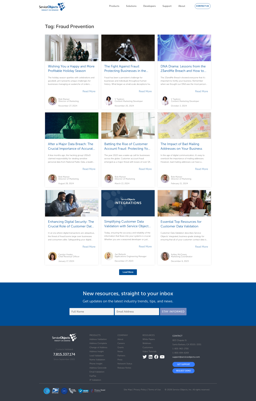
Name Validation (97, 359)
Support (167, 6)
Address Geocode (98, 368)
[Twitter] (144, 357)
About (181, 6)
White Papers (149, 339)
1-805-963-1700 (180, 348)
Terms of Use (154, 389)
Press (119, 359)
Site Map (128, 389)
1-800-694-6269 (180, 353)
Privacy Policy (140, 389)
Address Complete (98, 343)
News (120, 351)
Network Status (124, 363)
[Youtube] (161, 357)
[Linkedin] (150, 357)
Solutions (131, 6)
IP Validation (95, 380)
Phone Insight (95, 363)
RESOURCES (149, 335)
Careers (121, 343)
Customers (148, 347)
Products (114, 6)
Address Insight (96, 351)
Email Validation (96, 372)
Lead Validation (96, 355)
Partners (121, 355)
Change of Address (98, 347)
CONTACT (177, 336)
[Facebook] (155, 357)
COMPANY (122, 335)
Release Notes (124, 368)
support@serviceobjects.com (186, 357)
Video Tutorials (149, 351)
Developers (149, 6)
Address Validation (98, 339)
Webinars (147, 343)
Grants (120, 347)
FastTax (92, 376)
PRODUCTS (95, 335)
